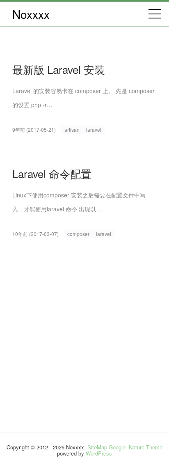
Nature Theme (145, 447)
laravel (93, 129)
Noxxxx (31, 14)
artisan (72, 129)
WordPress (99, 453)
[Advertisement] (84, 348)
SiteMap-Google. (107, 447)
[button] (154, 14)
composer (78, 233)
